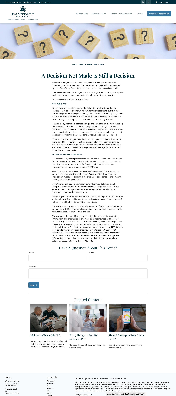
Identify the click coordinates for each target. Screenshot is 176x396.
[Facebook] (148, 2)
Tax (48, 391)
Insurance (50, 388)
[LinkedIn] (143, 2)
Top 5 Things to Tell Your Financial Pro (84, 337)
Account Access (163, 2)
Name (31, 252)
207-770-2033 (14, 383)
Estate (49, 386)
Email (91, 252)
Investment (50, 383)
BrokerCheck (121, 379)
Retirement (50, 381)
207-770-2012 (45, 2)
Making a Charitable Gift (45, 335)
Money (49, 393)
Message (32, 266)
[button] (82, 14)
